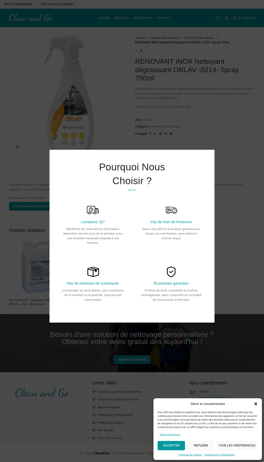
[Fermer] (8, 134)
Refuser (201, 445)
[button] (256, 404)
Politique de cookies (190, 454)
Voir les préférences (237, 445)
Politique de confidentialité (219, 454)
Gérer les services (170, 434)
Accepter (171, 445)
